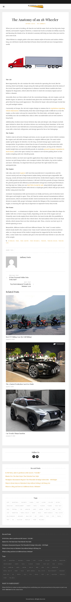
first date (58, 505)
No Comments (41, 23)
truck (17, 240)
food (8, 509)
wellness (41, 519)
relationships (11, 516)
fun (21, 509)
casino (44, 502)
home (54, 509)
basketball (15, 502)
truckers (43, 240)
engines (22, 173)
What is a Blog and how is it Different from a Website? (22, 486)
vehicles (27, 519)
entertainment (19, 505)
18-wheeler (11, 240)
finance (50, 505)
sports (41, 516)
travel (59, 516)
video (34, 519)
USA (13, 519)
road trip (29, 516)
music (39, 512)
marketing (15, 512)
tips (53, 516)
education (9, 505)
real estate (59, 512)
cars (37, 502)
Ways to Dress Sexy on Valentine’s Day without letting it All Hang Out (27, 483)
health (48, 509)
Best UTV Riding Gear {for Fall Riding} (19, 337)
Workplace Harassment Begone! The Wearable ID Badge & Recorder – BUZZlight (31, 480)
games (34, 509)
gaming (41, 509)
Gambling (27, 509)
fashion (42, 505)
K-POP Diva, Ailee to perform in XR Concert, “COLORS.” (22, 473)
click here (8, 589)
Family (35, 505)
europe (29, 505)
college (50, 502)
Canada (31, 502)
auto (8, 502)
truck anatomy (24, 240)
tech (47, 516)
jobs (59, 509)
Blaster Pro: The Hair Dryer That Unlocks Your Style (22, 476)
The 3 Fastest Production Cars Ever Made (20, 384)
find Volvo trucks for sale (35, 185)
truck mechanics (35, 240)
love (8, 512)
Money (33, 512)
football (14, 509)
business (24, 502)
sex (36, 516)
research (20, 516)
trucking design (52, 240)
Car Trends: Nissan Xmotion (15, 433)
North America (48, 512)
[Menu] (4, 7)
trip (8, 519)
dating (58, 502)
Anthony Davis (30, 23)
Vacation (19, 519)
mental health (25, 512)
